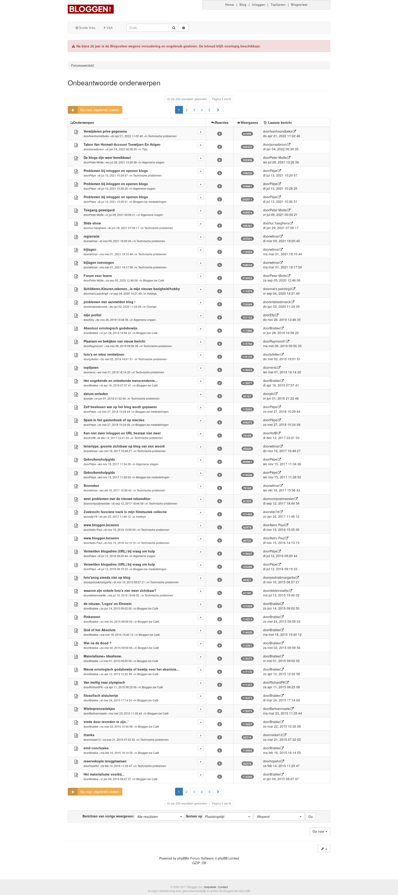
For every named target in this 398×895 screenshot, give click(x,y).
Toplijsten (278, 4)
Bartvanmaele (98, 713)
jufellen (94, 359)
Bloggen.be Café (153, 280)
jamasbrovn (96, 149)
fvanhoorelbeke (99, 136)
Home (229, 4)
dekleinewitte (97, 595)
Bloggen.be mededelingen (150, 201)
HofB (92, 438)
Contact (223, 887)
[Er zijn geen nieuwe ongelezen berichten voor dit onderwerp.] (76, 131)
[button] (218, 110)
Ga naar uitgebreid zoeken (99, 110)
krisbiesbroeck (98, 306)
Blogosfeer (299, 4)
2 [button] (186, 110)
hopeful (94, 766)
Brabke (93, 333)
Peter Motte (96, 162)
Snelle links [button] (87, 27)
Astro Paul (95, 530)
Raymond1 (96, 346)
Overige (151, 306)
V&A (109, 27)
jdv (91, 398)
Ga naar (319, 831)
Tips (144, 149)
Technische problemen (162, 136)
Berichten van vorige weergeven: (120, 816)
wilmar (93, 241)
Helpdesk (210, 887)
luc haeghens (97, 228)
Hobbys (152, 293)
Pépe (92, 175)
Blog (243, 4)
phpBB (182, 858)
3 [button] (194, 110)
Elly (91, 320)
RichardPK (96, 687)
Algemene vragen (153, 162)
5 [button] (209, 110)
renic (92, 372)
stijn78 (93, 516)
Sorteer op (205, 816)
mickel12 (95, 739)
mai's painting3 (98, 293)
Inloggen (258, 4)
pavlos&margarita (100, 582)
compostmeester (99, 503)
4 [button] (202, 110)
